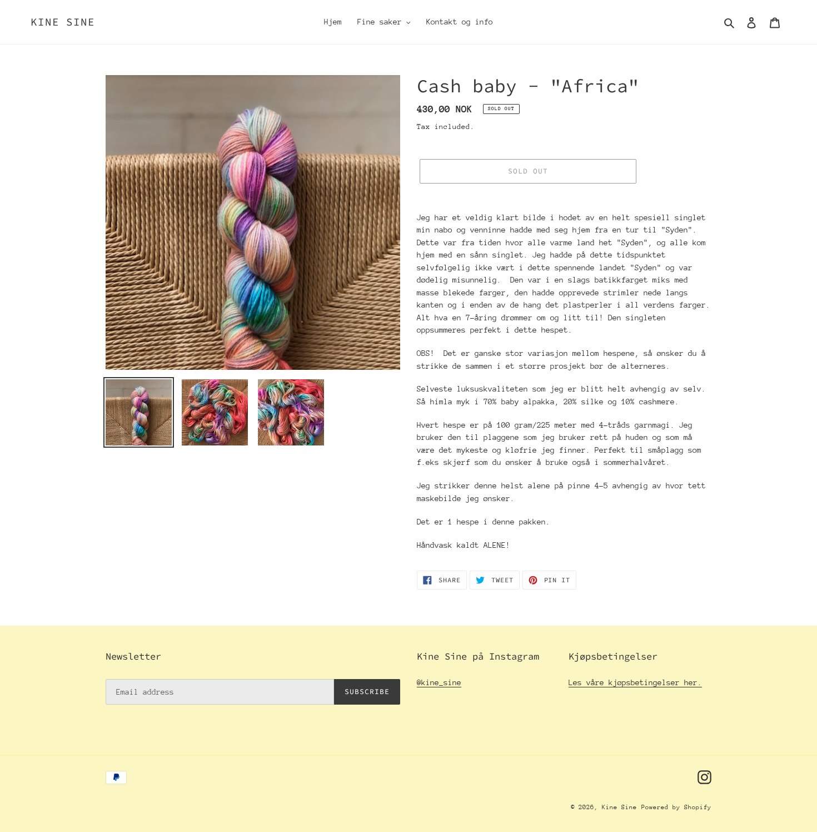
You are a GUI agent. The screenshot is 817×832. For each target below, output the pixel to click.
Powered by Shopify (676, 807)
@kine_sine (439, 682)
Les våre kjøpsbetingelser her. (635, 682)
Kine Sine (63, 22)
